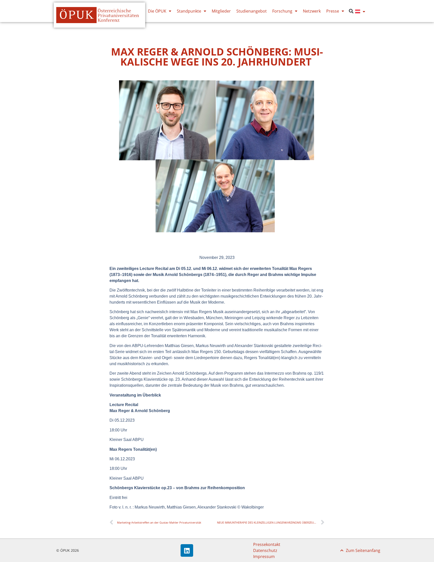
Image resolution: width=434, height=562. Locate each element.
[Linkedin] (187, 550)
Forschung (282, 11)
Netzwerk (312, 11)
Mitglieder (221, 11)
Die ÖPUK (157, 11)
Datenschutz (265, 550)
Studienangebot (251, 11)
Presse (332, 11)
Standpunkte (189, 11)
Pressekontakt (266, 544)
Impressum (264, 556)
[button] (351, 11)
